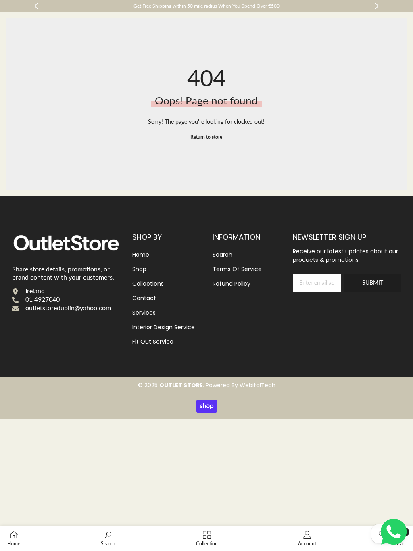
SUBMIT (372, 282)
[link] (108, 538)
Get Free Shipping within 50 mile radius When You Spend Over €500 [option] (206, 6)
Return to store (206, 137)
